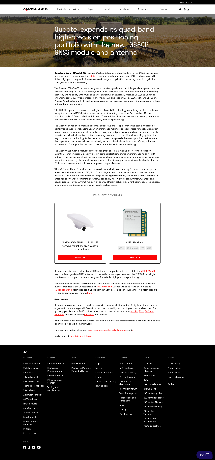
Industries (124, 9)
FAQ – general (125, 363)
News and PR (101, 385)
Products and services (68, 9)
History (146, 379)
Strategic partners (152, 425)
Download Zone (78, 363)
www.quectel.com (98, 330)
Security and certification (149, 420)
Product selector (31, 363)
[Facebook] (24, 447)
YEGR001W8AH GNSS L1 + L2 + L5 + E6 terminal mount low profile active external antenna (80, 246)
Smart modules (30, 417)
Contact (164, 9)
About (107, 9)
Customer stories (104, 372)
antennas (89, 314)
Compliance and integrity (151, 369)
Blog (97, 363)
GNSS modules (30, 399)
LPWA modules (30, 403)
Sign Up (189, 2)
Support (92, 9)
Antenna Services (55, 363)
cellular (134, 311)
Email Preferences (176, 376)
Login (182, 2)
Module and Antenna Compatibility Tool (81, 369)
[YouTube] (39, 447)
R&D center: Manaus (153, 402)
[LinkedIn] (29, 447)
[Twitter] (33, 447)
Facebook (122, 330)
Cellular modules (31, 368)
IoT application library (105, 381)
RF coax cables (30, 433)
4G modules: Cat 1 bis (33, 385)
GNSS (141, 311)
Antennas (28, 372)
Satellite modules (31, 412)
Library (98, 368)
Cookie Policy (173, 363)
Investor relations (152, 384)
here (89, 293)
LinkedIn (112, 330)
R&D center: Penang (152, 406)
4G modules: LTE (30, 376)
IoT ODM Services (55, 375)
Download (188, 9)
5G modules (29, 390)
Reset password (127, 414)
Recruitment (149, 388)
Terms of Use (173, 372)
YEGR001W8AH (148, 271)
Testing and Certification (53, 389)
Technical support (128, 393)
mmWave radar (30, 408)
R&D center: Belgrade (153, 397)
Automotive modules (33, 394)
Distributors (149, 375)
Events (98, 376)
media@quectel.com (81, 336)
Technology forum (128, 388)
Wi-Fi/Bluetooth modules (30, 423)
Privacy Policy (174, 368)
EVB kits (27, 428)
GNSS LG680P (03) (134, 242)
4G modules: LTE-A (31, 381)
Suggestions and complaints (127, 399)
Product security (127, 372)
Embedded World (63, 289)
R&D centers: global (152, 393)
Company (148, 363)
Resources (143, 9)
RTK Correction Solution (54, 381)
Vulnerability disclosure (125, 383)
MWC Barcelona (104, 286)
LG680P (92, 76)
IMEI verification (127, 376)
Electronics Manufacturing (54, 369)
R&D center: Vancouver (149, 413)
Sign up (122, 409)
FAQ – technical (126, 368)
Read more (83, 258)
